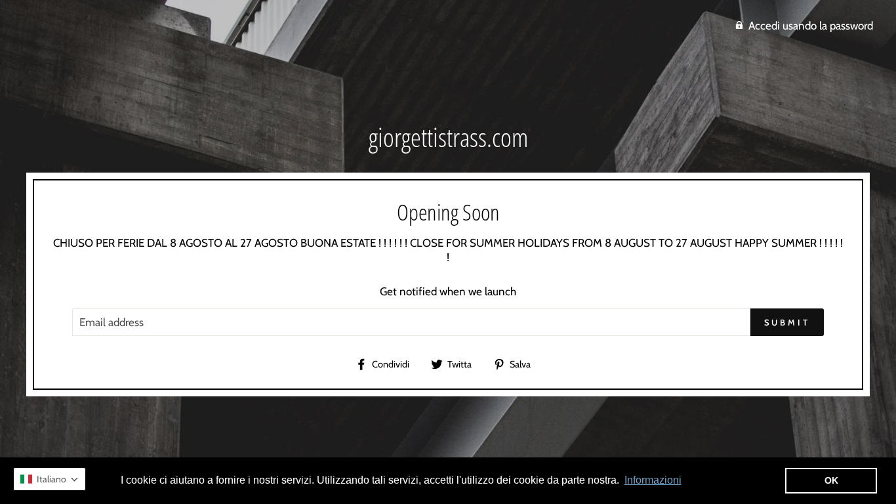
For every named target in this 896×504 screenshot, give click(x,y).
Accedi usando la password (810, 25)
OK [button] (831, 480)
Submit (787, 322)
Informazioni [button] (653, 480)
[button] (49, 479)
